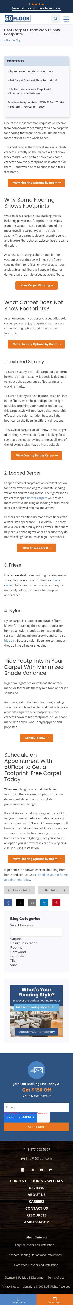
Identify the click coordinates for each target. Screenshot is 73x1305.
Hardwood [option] (18, 952)
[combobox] (36, 945)
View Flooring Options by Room (35, 183)
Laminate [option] (17, 956)
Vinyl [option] (14, 965)
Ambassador (36, 1222)
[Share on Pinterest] (56, 902)
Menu (66, 21)
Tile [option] (13, 960)
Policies (23, 1278)
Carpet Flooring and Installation (34, 1245)
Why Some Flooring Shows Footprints (30, 71)
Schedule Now (35, 738)
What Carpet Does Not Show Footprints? (32, 80)
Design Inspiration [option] (24, 943)
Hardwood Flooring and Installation (36, 1265)
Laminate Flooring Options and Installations (34, 1255)
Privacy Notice (10, 1287)
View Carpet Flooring (35, 285)
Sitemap (9, 1278)
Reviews (36, 1187)
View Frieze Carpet (35, 548)
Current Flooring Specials (36, 1180)
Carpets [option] (16, 938)
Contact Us (36, 1208)
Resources (36, 1215)
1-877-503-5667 (38, 1149)
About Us (37, 1194)
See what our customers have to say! (36, 8)
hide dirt (10, 640)
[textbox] (36, 931)
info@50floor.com (39, 1158)
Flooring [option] (16, 947)
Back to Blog (13, 40)
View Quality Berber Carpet (35, 455)
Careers (36, 1201)
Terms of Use (56, 1278)
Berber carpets (37, 498)
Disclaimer (37, 1278)
